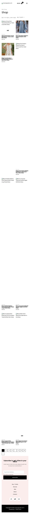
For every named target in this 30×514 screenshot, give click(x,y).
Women (15, 487)
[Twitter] (15, 499)
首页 (3, 9)
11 (18, 450)
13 (24, 450)
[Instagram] (19, 499)
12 (21, 450)
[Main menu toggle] (26, 3)
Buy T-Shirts (15, 484)
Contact (15, 494)
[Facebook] (11, 499)
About (15, 491)
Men (15, 489)
